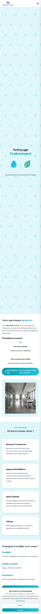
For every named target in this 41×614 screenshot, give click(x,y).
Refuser (20, 605)
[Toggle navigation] (38, 3)
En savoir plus (20, 601)
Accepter (20, 610)
